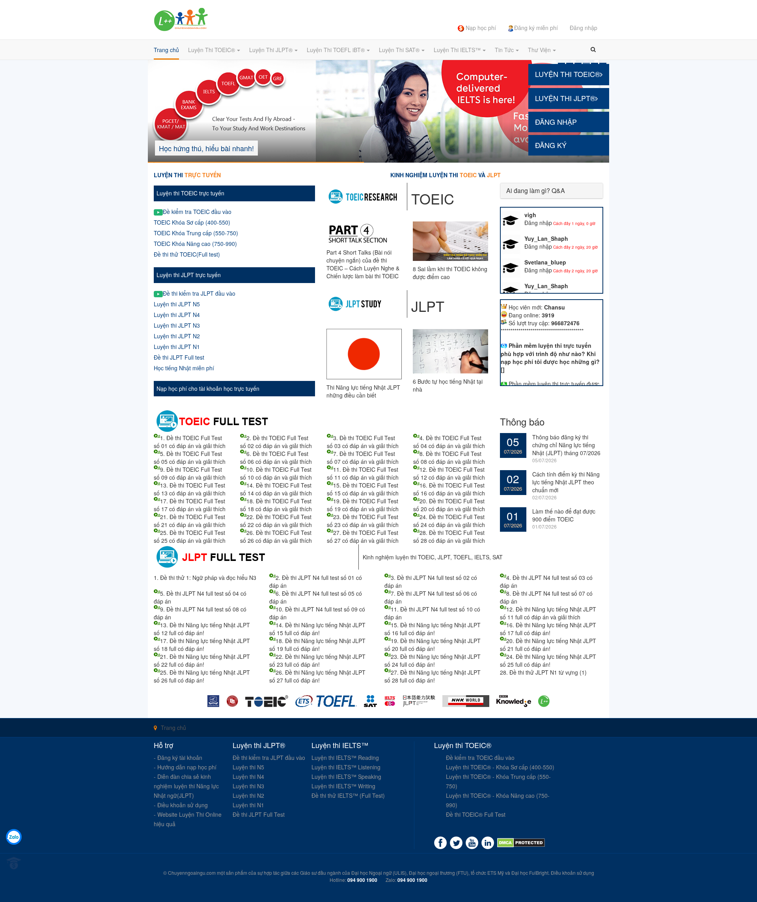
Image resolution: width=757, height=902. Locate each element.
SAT (497, 557)
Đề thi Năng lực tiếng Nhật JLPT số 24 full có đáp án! (432, 660)
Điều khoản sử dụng (572, 872)
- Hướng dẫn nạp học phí (185, 767)
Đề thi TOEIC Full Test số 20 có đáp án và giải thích (449, 505)
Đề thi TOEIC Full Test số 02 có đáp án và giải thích (276, 442)
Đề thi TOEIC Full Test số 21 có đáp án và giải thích (190, 521)
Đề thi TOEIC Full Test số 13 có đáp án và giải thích (190, 489)
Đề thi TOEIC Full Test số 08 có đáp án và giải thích (449, 457)
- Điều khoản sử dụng (181, 805)
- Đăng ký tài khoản (178, 757)
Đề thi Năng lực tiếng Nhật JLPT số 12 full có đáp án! (202, 629)
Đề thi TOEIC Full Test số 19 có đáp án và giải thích (363, 505)
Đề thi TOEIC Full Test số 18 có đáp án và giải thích (276, 505)
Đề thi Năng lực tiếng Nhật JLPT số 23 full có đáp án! (317, 660)
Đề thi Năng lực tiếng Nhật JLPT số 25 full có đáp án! (548, 660)
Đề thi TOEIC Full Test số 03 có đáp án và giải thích (363, 442)
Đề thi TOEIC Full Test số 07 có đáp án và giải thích (363, 457)
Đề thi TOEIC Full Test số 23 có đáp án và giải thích (363, 521)
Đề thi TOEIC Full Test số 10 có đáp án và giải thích (276, 473)
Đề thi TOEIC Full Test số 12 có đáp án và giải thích (449, 473)
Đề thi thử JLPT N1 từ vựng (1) (548, 672)
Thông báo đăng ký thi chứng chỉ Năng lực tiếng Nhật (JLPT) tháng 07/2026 (566, 445)
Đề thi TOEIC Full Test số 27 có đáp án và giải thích (363, 536)
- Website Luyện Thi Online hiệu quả (188, 819)
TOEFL (462, 557)
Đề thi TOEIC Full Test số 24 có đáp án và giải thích (449, 521)
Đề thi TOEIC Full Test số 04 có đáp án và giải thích (449, 442)
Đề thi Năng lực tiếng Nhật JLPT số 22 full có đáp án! (202, 660)
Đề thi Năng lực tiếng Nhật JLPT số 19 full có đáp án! (317, 645)
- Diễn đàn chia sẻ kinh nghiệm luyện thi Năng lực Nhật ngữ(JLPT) (186, 786)
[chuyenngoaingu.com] (521, 843)
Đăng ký (551, 145)
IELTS (481, 557)
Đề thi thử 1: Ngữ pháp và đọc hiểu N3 (208, 577)
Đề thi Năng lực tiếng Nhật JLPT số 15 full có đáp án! (317, 629)
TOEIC (426, 557)
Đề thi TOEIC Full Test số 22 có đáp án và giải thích (276, 521)
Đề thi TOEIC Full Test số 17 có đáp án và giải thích (190, 505)
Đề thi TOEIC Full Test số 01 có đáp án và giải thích (190, 442)
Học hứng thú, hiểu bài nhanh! (206, 148)
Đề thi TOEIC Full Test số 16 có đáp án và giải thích (449, 489)
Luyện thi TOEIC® (567, 74)
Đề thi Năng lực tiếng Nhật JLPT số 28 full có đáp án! (432, 676)
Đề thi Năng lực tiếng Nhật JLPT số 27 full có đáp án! (317, 676)
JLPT (444, 557)
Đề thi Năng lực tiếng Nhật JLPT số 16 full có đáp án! (432, 629)
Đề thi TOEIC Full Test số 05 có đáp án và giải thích (190, 457)
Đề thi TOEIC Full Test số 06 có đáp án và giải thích (276, 457)
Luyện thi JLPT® (565, 98)
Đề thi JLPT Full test (179, 357)
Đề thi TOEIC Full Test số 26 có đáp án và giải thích (276, 536)
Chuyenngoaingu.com (192, 872)
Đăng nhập (556, 121)
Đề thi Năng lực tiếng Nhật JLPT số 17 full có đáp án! (548, 629)
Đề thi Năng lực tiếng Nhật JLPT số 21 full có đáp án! (548, 645)
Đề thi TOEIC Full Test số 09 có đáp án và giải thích (190, 473)
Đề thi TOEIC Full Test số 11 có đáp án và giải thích (363, 473)
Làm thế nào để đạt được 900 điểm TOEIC (563, 515)
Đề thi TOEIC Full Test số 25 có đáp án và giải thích (190, 536)
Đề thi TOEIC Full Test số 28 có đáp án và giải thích (449, 536)
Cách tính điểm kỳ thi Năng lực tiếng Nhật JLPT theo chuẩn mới (566, 482)
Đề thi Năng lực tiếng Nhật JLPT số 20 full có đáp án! (432, 645)
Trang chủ (173, 727)
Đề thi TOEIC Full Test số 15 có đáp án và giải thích (363, 489)
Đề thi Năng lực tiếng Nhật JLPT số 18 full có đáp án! (202, 645)
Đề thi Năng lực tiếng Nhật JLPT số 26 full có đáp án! (202, 676)
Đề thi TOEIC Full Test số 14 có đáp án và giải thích (276, 489)
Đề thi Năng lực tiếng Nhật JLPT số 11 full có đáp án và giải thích (548, 613)
